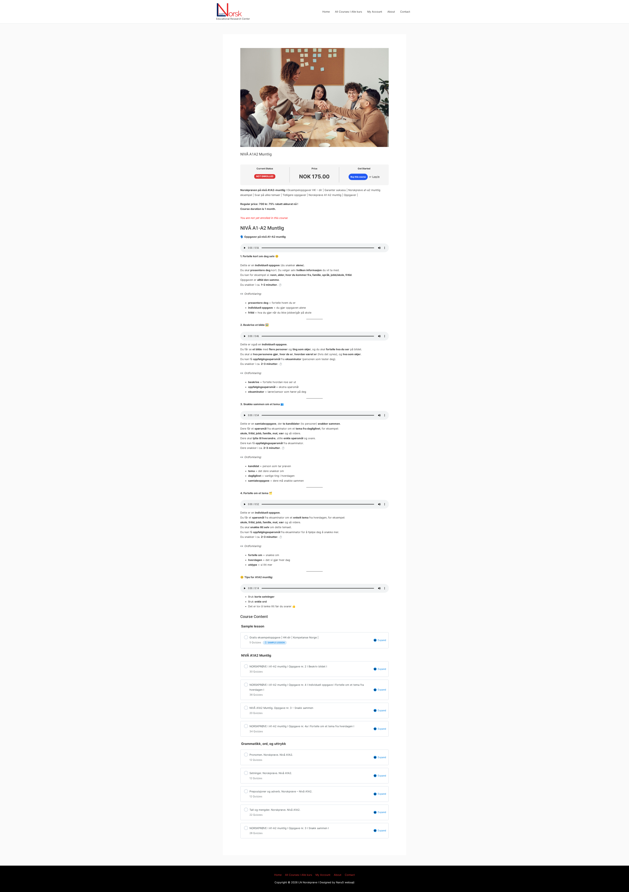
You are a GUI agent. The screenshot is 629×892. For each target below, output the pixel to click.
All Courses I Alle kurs (348, 11)
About (391, 11)
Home (326, 11)
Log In (376, 176)
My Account (374, 11)
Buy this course (358, 177)
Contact (405, 11)
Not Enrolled (264, 176)
